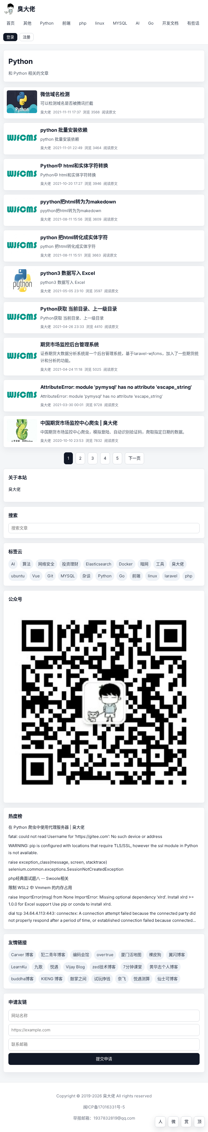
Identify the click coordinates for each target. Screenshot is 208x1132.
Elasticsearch (98, 564)
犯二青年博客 (53, 954)
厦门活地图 (131, 954)
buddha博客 (22, 978)
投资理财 (70, 564)
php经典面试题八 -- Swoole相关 (38, 878)
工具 (160, 564)
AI (137, 23)
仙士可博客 (167, 978)
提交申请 (104, 1058)
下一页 (134, 458)
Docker (126, 564)
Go (151, 23)
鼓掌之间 (78, 978)
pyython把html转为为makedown (78, 202)
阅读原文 (109, 112)
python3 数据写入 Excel (67, 273)
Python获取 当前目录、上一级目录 (78, 309)
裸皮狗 (155, 954)
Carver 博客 (22, 954)
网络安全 (46, 564)
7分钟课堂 (132, 966)
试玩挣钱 (102, 978)
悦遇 (54, 966)
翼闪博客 (177, 954)
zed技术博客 (104, 966)
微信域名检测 (55, 94)
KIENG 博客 (52, 978)
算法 (26, 564)
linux (99, 23)
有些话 (193, 23)
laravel (171, 575)
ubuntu (18, 575)
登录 (10, 37)
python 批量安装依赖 (63, 130)
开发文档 (170, 23)
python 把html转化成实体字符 (74, 237)
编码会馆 (81, 954)
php (82, 23)
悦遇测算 (142, 978)
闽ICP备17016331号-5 (104, 1107)
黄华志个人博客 (164, 966)
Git (50, 575)
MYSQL (120, 23)
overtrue (105, 954)
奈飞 (122, 978)
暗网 (144, 564)
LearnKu (19, 966)
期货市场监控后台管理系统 (69, 344)
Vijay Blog (75, 966)
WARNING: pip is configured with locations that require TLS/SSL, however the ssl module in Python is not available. (103, 849)
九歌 (38, 966)
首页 (10, 23)
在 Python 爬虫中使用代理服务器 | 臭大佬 (46, 827)
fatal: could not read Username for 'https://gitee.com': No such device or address (85, 836)
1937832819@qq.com (114, 1118)
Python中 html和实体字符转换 (74, 166)
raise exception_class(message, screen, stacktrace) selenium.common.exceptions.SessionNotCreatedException (65, 866)
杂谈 (86, 575)
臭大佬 (178, 564)
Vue (36, 575)
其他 (27, 23)
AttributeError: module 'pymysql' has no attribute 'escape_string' (116, 387)
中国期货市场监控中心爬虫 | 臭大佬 (79, 423)
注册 (26, 37)
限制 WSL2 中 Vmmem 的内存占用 (40, 887)
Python (47, 23)
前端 (66, 23)
